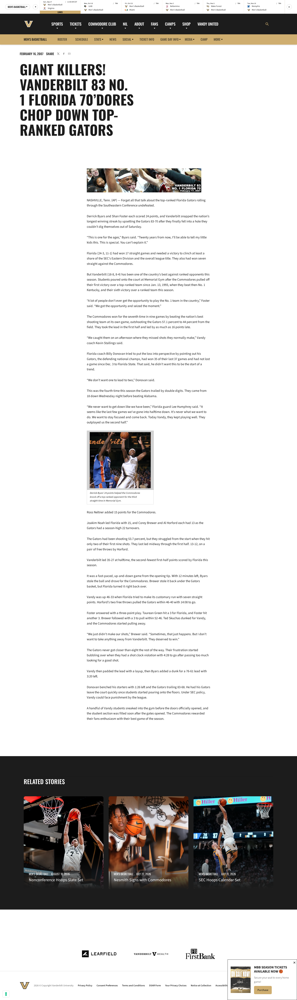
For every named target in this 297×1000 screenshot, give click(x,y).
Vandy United (207, 24)
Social (127, 39)
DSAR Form (155, 985)
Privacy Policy (85, 985)
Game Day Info (169, 39)
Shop (186, 24)
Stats (97, 39)
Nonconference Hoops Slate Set (56, 880)
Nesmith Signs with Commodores (142, 880)
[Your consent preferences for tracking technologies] (6, 994)
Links (60, 12)
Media (188, 39)
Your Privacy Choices (175, 985)
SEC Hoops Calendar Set (219, 880)
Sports (57, 24)
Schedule (81, 39)
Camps (170, 24)
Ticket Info (147, 39)
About (139, 24)
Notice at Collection (201, 985)
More (217, 39)
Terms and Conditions (133, 985)
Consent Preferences (107, 985)
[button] (35, 6)
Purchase (264, 991)
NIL (125, 24)
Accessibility (222, 985)
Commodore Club (102, 24)
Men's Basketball (38, 874)
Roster (62, 39)
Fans (154, 24)
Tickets (75, 24)
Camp (204, 39)
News (112, 39)
